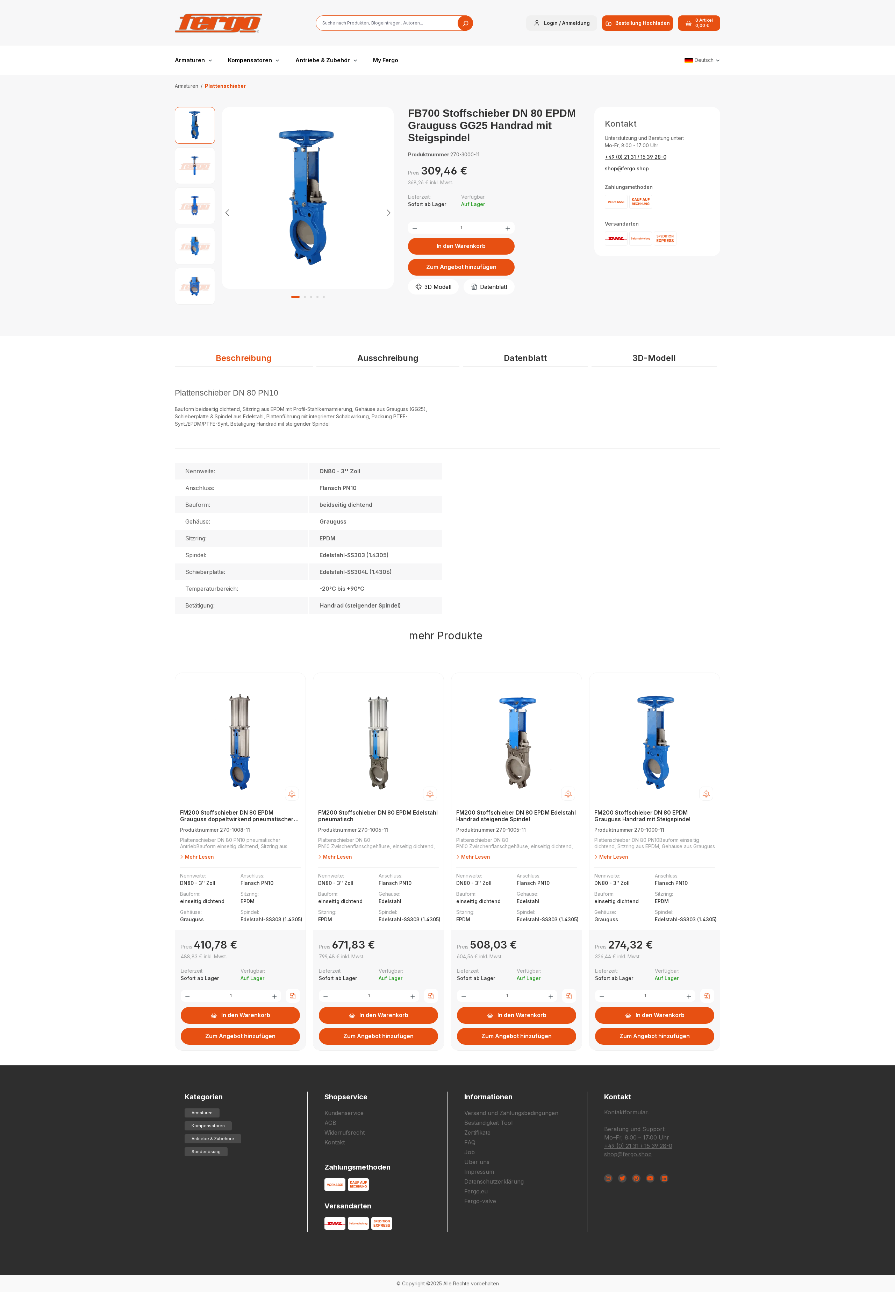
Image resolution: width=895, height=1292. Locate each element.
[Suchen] (465, 23)
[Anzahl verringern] (414, 228)
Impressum (479, 1171)
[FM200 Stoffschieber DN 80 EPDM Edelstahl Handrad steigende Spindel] (516, 742)
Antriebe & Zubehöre (213, 1138)
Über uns (476, 1161)
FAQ (469, 1142)
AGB (330, 1122)
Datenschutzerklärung (494, 1181)
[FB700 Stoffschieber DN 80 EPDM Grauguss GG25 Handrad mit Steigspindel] (308, 198)
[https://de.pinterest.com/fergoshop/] (636, 1178)
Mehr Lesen (199, 857)
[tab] (244, 358)
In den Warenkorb (461, 245)
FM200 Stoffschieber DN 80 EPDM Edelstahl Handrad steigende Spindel (516, 816)
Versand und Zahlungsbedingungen (511, 1112)
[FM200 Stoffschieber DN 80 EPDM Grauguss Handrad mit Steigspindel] (654, 742)
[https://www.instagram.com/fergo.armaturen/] (608, 1178)
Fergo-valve (480, 1201)
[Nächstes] (388, 212)
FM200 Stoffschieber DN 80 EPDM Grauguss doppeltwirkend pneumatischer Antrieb (237, 816)
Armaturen (202, 1112)
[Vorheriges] (227, 212)
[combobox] (394, 23)
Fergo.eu (476, 1191)
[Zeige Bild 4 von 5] (317, 297)
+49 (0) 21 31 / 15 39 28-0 (635, 157)
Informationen (488, 1097)
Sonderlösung (206, 1151)
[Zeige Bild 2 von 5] (305, 297)
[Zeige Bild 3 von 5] (311, 297)
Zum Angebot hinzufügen (461, 266)
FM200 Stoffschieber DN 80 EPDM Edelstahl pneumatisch (378, 816)
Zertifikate (477, 1132)
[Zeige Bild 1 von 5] (295, 297)
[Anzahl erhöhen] (507, 228)
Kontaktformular (625, 1112)
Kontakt (334, 1142)
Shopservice (345, 1097)
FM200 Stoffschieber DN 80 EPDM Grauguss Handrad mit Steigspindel (642, 816)
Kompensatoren (208, 1125)
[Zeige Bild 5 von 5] (324, 297)
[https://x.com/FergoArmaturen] (622, 1178)
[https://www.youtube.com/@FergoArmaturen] (650, 1178)
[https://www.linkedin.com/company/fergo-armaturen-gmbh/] (664, 1178)
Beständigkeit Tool (488, 1122)
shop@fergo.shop (627, 168)
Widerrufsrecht (344, 1132)
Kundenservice (344, 1112)
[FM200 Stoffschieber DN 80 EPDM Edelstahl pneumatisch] (378, 742)
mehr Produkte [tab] (445, 635)
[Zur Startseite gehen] (218, 23)
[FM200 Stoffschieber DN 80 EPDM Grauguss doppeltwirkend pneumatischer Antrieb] (240, 742)
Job (469, 1152)
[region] (284, 212)
